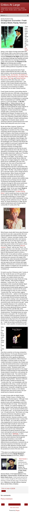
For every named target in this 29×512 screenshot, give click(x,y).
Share (3, 491)
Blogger (17, 510)
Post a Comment (6, 499)
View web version (14, 507)
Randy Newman (20, 78)
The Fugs (10, 78)
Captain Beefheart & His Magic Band (17, 76)
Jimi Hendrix (14, 75)
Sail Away (15, 434)
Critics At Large (10, 4)
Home (14, 504)
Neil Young (4, 78)
